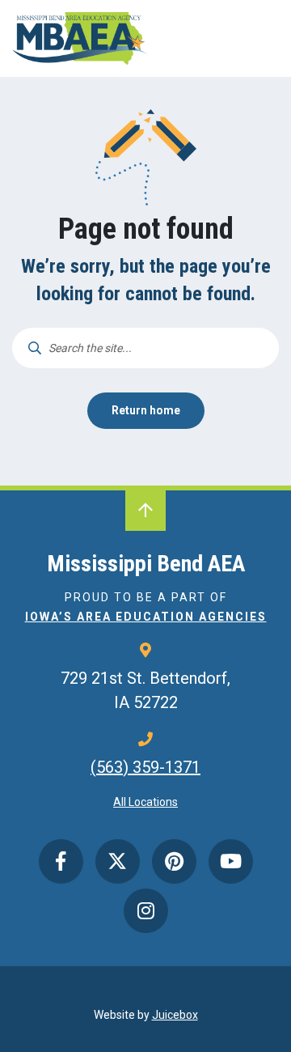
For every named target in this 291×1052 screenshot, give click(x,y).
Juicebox (175, 1014)
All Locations (145, 801)
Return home (146, 410)
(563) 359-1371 (145, 767)
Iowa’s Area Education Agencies (146, 616)
